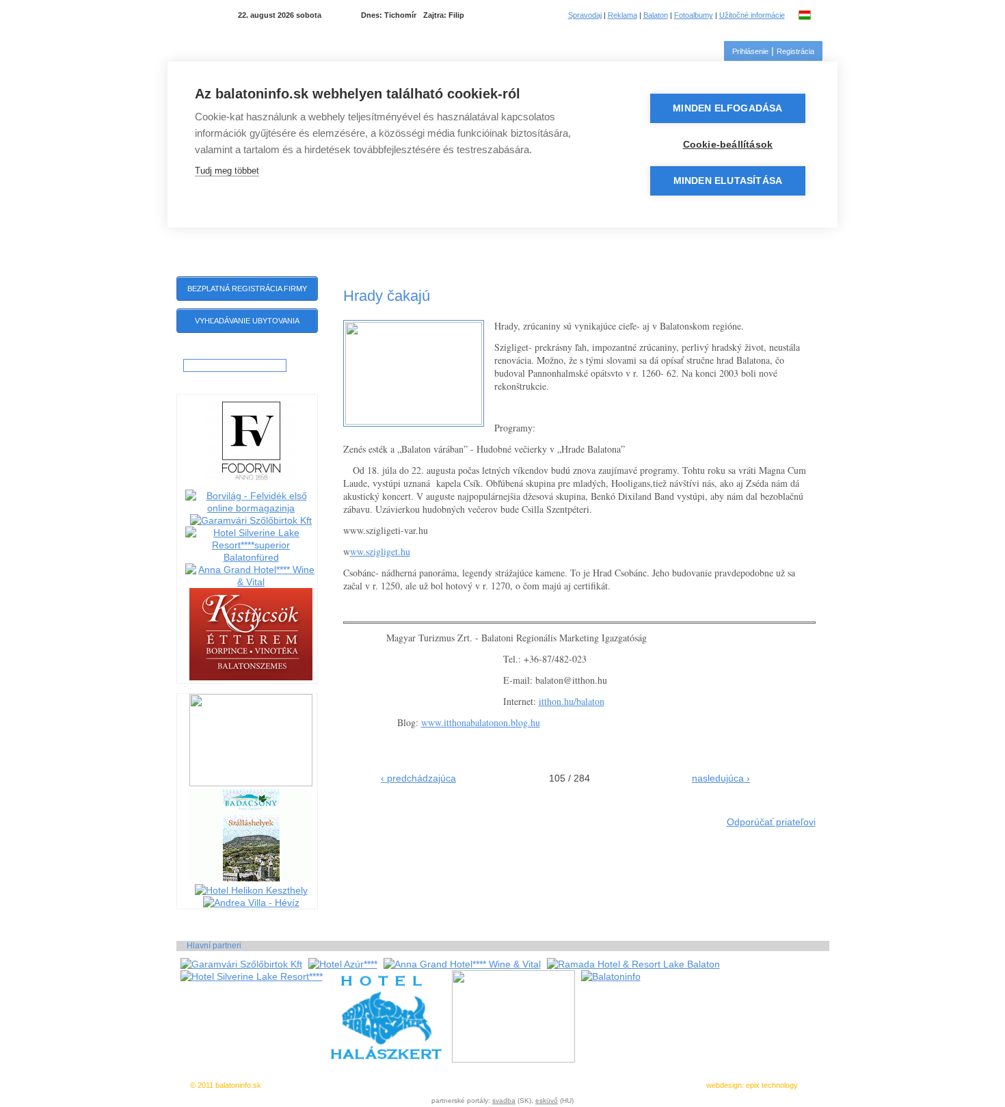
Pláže (640, 239)
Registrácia (795, 51)
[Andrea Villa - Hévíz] (251, 902)
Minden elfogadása (727, 108)
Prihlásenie (750, 51)
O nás (592, 1085)
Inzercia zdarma (376, 1085)
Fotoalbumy (693, 15)
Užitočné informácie (752, 15)
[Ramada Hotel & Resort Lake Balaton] (633, 964)
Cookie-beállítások (728, 144)
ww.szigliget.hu (380, 551)
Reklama (622, 15)
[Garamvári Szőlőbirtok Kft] (251, 520)
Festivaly (700, 239)
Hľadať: (197, 353)
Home (193, 239)
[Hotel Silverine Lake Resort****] (251, 976)
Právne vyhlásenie (510, 1085)
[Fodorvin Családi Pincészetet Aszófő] (250, 483)
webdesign (724, 1085)
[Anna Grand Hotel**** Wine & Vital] (251, 581)
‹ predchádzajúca (418, 778)
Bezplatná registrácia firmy (247, 288)
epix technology (772, 1085)
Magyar (805, 15)
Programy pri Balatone (279, 239)
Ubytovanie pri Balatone (542, 239)
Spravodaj (585, 15)
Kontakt (766, 239)
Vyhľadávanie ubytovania (247, 321)
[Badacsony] (250, 877)
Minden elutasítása (728, 181)
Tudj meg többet (227, 170)
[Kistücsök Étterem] (250, 676)
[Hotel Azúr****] (342, 964)
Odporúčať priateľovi (771, 821)
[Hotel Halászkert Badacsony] (384, 1059)
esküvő (546, 1100)
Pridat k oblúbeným (441, 1085)
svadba (503, 1100)
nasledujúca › (721, 778)
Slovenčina (822, 15)
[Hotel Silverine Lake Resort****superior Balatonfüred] (251, 557)
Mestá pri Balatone (408, 239)
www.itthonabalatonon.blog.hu (480, 722)
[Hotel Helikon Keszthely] (251, 890)
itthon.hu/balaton (571, 701)
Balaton (655, 15)
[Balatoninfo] (611, 976)
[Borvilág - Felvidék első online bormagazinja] (251, 508)
